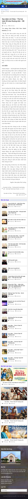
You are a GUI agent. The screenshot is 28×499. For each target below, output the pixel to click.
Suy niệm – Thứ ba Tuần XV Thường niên (14, 420)
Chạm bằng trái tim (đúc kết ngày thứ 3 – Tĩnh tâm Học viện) (16, 277)
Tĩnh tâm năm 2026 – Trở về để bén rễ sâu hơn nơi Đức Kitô (16, 236)
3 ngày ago (11, 214)
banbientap (12, 25)
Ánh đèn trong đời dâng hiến (15, 309)
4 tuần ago (11, 296)
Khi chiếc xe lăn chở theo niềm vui (16, 219)
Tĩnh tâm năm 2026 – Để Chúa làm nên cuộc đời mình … (17, 244)
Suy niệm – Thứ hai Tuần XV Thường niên (14, 440)
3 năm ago (5, 25)
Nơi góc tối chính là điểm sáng (16, 252)
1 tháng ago (11, 304)
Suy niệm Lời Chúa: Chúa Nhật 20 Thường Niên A (14, 382)
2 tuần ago (11, 279)
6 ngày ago (11, 261)
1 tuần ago (11, 269)
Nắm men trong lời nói (13, 268)
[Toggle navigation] (6, 6)
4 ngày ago (11, 238)
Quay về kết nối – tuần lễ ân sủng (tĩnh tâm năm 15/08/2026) (16, 204)
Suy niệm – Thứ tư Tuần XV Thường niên (14, 401)
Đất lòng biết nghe (12, 260)
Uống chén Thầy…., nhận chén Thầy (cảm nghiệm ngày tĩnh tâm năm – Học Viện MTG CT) (16, 286)
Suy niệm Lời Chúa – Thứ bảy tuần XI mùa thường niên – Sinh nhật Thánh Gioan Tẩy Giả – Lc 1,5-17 (13, 188)
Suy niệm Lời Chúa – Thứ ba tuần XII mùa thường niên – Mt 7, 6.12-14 (14, 194)
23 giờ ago (11, 206)
